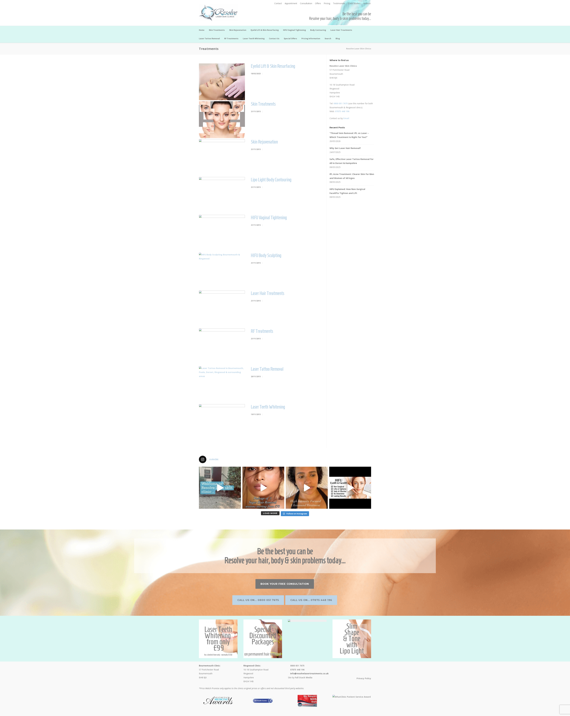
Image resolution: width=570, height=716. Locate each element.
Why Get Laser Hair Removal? (345, 148)
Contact (278, 3)
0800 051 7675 (341, 103)
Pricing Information (310, 38)
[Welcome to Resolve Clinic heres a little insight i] (220, 488)
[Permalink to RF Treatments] (222, 346)
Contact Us (274, 38)
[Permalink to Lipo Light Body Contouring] (222, 195)
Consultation (306, 3)
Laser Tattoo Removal (209, 38)
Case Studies (354, 3)
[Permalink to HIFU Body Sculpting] (222, 271)
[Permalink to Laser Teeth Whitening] (222, 422)
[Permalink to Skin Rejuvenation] (222, 157)
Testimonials (339, 3)
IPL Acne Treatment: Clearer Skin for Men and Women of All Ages (352, 176)
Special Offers (290, 38)
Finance (367, 3)
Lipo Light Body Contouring (271, 179)
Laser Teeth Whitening (254, 38)
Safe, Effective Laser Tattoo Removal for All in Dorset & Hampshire (351, 161)
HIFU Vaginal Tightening (294, 30)
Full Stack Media (303, 677)
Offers (318, 3)
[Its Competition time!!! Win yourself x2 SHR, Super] (350, 488)
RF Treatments (231, 38)
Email (346, 118)
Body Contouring (318, 30)
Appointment (291, 3)
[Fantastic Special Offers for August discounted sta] (263, 488)
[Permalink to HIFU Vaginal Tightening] (222, 233)
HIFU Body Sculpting (266, 255)
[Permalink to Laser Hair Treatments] (222, 309)
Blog (338, 38)
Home (201, 30)
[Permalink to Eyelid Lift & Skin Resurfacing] (222, 81)
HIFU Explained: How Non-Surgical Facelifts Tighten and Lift (347, 191)
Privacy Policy (364, 678)
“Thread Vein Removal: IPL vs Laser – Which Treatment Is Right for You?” (349, 135)
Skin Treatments (217, 30)
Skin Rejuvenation (237, 30)
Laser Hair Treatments (341, 30)
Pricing (327, 3)
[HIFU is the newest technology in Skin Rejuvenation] (307, 488)
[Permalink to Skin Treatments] (222, 119)
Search (328, 38)
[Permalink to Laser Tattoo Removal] (222, 384)
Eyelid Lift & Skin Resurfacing (265, 30)
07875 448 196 (342, 111)
